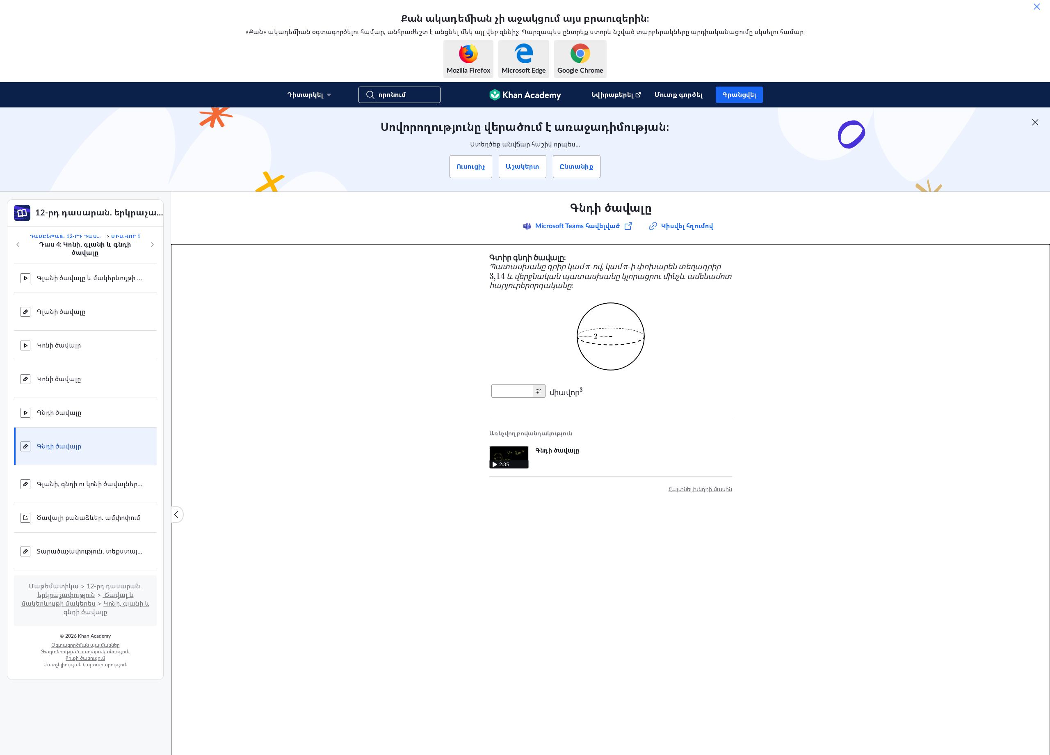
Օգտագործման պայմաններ (85, 645)
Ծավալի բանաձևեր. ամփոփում (88, 518)
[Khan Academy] (525, 94)
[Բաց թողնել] (1036, 6)
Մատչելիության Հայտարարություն (85, 664)
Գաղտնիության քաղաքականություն (85, 651)
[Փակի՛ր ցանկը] (177, 514)
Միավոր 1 (126, 236)
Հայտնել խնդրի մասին (700, 489)
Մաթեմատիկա (54, 586)
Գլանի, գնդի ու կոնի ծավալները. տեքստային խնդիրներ (90, 484)
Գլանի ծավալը (61, 312)
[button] (539, 391)
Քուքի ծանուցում (85, 658)
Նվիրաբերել (612, 95)
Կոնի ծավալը (59, 345)
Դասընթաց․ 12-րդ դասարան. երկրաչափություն (67, 236)
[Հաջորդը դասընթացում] (152, 244)
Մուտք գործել (679, 95)
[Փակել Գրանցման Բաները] (1035, 122)
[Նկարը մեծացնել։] (611, 336)
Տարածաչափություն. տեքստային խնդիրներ (90, 551)
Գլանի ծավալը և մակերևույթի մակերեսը (90, 278)
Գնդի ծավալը (59, 413)
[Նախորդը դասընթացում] (18, 244)
